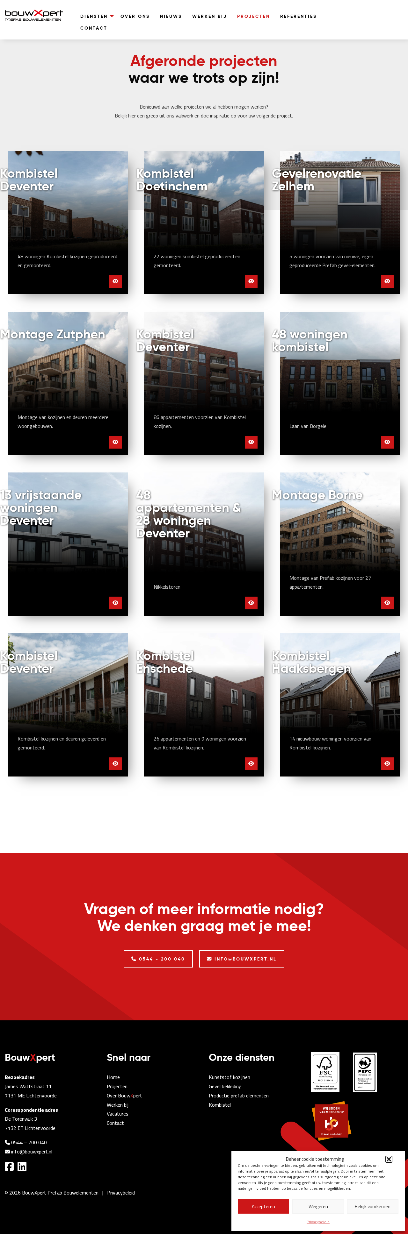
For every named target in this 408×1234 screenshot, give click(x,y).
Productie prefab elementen (239, 1095)
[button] (389, 1159)
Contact (115, 1123)
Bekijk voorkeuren (372, 1206)
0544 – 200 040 (28, 1142)
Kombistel (220, 1105)
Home (113, 1077)
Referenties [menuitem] (298, 16)
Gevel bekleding (225, 1086)
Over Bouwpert (124, 1095)
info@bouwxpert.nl (31, 1151)
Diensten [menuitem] (94, 16)
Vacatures (117, 1113)
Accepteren (263, 1206)
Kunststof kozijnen (229, 1077)
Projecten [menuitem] (253, 16)
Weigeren (318, 1206)
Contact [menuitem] (93, 28)
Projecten (117, 1086)
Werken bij (117, 1105)
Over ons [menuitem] (135, 16)
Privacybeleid (318, 1221)
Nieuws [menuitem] (171, 16)
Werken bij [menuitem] (209, 16)
